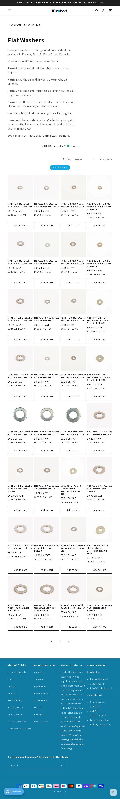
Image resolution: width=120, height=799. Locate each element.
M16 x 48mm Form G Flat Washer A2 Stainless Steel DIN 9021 (71, 490)
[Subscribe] (60, 765)
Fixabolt (63, 792)
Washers (20, 25)
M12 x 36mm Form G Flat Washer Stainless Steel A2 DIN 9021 (98, 377)
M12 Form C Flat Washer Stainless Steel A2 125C (73, 376)
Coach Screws (41, 693)
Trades (11, 679)
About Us (12, 693)
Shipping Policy (15, 707)
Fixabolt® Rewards (17, 672)
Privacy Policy (15, 714)
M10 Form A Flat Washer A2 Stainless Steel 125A (20, 319)
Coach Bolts (40, 686)
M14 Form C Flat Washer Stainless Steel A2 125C (73, 433)
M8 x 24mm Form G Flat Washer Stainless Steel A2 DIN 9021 (99, 264)
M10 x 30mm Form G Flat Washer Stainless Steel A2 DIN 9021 (98, 321)
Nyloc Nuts (39, 714)
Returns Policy (15, 700)
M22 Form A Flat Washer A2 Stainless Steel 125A (18, 608)
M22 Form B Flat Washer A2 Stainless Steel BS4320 (44, 608)
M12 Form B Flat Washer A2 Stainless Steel (46, 376)
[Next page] (68, 641)
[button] (9, 10)
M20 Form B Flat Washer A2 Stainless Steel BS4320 (46, 548)
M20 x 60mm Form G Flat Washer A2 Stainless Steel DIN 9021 (97, 549)
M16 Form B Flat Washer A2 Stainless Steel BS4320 (20, 489)
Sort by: (67, 158)
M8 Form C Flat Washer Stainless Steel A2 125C (73, 262)
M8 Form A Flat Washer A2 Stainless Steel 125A (20, 262)
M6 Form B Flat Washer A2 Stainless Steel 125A (46, 205)
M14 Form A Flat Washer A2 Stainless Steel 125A (20, 433)
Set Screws (39, 679)
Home (12, 25)
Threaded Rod (41, 700)
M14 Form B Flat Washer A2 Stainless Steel (46, 433)
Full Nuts (38, 707)
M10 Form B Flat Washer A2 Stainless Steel (46, 319)
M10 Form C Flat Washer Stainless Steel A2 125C (73, 319)
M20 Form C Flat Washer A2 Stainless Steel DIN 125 (73, 548)
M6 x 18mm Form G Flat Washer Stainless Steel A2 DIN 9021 (99, 207)
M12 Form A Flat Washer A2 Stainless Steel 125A (20, 376)
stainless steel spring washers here (46, 135)
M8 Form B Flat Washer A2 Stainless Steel (46, 262)
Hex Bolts (38, 672)
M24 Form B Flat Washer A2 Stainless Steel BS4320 (99, 608)
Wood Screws (41, 721)
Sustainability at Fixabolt (20, 728)
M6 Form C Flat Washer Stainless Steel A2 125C (73, 205)
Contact (11, 686)
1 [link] (51, 641)
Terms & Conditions (17, 721)
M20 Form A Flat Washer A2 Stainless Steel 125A (20, 547)
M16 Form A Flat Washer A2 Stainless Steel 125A (99, 433)
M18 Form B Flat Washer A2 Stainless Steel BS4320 (99, 489)
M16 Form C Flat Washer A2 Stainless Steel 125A (46, 487)
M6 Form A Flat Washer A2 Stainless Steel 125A (20, 205)
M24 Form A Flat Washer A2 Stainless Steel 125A (73, 606)
